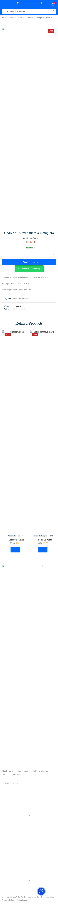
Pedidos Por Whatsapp (30, 269)
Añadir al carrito (30, 262)
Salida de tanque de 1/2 (43, 536)
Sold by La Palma (30, 238)
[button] (28, 268)
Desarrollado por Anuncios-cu (14, 900)
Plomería (21, 18)
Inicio (4, 18)
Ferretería (12, 18)
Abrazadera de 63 (15, 536)
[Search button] (53, 11)
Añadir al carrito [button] (15, 549)
